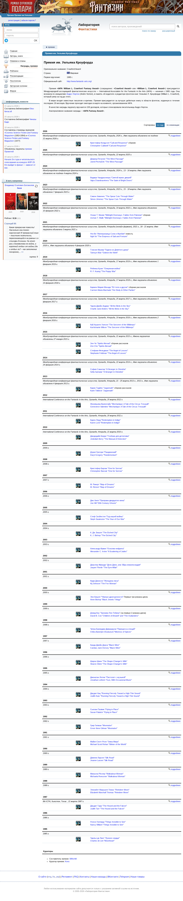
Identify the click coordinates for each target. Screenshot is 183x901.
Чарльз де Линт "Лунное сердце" (105, 838)
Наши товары (138, 877)
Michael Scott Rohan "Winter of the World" (108, 744)
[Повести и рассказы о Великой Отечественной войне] (10, 209)
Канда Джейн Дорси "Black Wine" (105, 645)
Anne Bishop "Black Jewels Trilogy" (105, 599)
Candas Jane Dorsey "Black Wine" (105, 648)
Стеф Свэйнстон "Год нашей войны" (106, 516)
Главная (13, 51)
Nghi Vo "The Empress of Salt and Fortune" (109, 236)
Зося (19, 188)
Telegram (124, 877)
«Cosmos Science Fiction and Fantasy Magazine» (20, 138)
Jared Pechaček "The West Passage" (106, 162)
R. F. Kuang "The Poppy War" (103, 271)
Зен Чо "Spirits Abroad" (100, 343)
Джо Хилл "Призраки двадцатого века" (107, 500)
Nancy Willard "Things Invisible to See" (107, 825)
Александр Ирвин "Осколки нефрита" (107, 548)
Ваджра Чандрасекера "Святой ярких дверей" (111, 177)
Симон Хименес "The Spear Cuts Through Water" (112, 196)
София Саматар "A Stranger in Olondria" (108, 369)
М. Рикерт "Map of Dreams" (102, 484)
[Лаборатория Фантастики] (62, 27)
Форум (13, 91)
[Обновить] (36, 187)
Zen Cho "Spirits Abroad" (101, 346)
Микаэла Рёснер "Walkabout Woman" (106, 774)
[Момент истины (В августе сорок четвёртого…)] (21, 209)
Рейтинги (14, 71)
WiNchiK (73, 859)
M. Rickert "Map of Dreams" (102, 487)
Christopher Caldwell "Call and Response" (108, 146)
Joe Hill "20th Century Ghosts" (103, 503)
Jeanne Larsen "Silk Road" (101, 760)
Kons (67, 861)
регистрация (13, 20)
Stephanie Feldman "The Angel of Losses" (108, 353)
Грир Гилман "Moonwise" (101, 725)
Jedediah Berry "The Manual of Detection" (108, 439)
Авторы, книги (16, 56)
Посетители (15, 81)
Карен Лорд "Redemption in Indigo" (105, 420)
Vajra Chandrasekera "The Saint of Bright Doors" (111, 180)
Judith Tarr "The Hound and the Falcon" (107, 809)
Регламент (67, 877)
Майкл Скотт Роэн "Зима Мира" (104, 742)
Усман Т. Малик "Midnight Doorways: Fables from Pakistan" (116, 215)
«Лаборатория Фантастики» (97, 891)
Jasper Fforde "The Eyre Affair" (103, 567)
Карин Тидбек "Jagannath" (102, 388)
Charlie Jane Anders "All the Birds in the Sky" (109, 309)
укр (57, 877)
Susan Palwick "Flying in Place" (103, 712)
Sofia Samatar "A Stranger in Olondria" (106, 372)
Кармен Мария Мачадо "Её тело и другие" (109, 287)
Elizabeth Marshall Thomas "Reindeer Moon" (109, 792)
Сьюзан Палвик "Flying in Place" (104, 709)
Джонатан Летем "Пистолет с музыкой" (108, 677)
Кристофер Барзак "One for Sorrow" (106, 468)
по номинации (173, 125)
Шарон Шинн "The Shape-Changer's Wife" (108, 661)
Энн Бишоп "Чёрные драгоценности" (106, 597)
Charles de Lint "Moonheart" (102, 841)
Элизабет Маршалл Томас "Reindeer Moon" (109, 790)
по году (160, 125)
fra (54, 877)
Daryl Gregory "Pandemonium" (103, 455)
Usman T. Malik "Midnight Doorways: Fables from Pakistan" (116, 218)
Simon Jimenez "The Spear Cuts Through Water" (111, 199)
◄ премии (50, 47)
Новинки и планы (18, 61)
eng (49, 877)
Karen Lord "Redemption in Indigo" (105, 423)
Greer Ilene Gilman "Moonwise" (103, 728)
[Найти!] (178, 26)
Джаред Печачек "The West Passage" (107, 159)
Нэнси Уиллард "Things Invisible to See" (108, 822)
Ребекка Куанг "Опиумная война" (105, 268)
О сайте (42, 877)
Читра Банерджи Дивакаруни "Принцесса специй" (112, 629)
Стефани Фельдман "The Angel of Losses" (109, 350)
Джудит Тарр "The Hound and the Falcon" (108, 806)
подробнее (175, 136)
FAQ (76, 877)
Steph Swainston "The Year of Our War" (107, 519)
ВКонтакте (113, 877)
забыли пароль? (28, 20)
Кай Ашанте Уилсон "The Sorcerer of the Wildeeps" (112, 325)
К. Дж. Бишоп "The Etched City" (104, 532)
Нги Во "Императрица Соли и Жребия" (107, 234)
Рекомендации (16, 76)
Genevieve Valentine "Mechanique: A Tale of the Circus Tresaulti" (118, 407)
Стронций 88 (10, 223)
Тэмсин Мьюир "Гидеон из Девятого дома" (109, 250)
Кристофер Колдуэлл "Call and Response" (109, 143)
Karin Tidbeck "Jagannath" (101, 391)
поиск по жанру (149, 31)
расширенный (168, 31)
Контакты (84, 877)
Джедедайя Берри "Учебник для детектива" (109, 436)
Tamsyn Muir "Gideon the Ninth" (104, 253)
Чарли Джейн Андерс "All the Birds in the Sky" (110, 306)
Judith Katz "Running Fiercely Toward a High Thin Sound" (115, 696)
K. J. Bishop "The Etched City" (103, 535)
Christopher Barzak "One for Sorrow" (106, 471)
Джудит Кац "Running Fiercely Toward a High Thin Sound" (115, 693)
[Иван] (33, 209)
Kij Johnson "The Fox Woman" (103, 583)
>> (22, 252)
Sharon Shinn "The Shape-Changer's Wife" (108, 664)
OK (34, 40)
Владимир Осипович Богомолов (19, 185)
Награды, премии (29, 66)
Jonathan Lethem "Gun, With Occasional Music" (111, 680)
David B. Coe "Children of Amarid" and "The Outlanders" (114, 616)
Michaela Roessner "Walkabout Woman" (107, 776)
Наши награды (98, 877)
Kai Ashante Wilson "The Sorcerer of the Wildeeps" (112, 327)
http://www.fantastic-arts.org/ (79, 81)
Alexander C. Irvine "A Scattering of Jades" (108, 551)
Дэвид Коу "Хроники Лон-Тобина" (105, 613)
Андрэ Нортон (72, 94)
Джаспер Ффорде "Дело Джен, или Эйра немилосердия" (115, 565)
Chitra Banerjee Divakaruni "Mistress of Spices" (111, 632)
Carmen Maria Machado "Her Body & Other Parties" (112, 290)
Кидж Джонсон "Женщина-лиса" (104, 581)
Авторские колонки (18, 86)
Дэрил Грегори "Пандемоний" (103, 452)
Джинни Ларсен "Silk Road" (102, 758)
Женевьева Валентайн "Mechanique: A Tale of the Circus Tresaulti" (119, 404)
